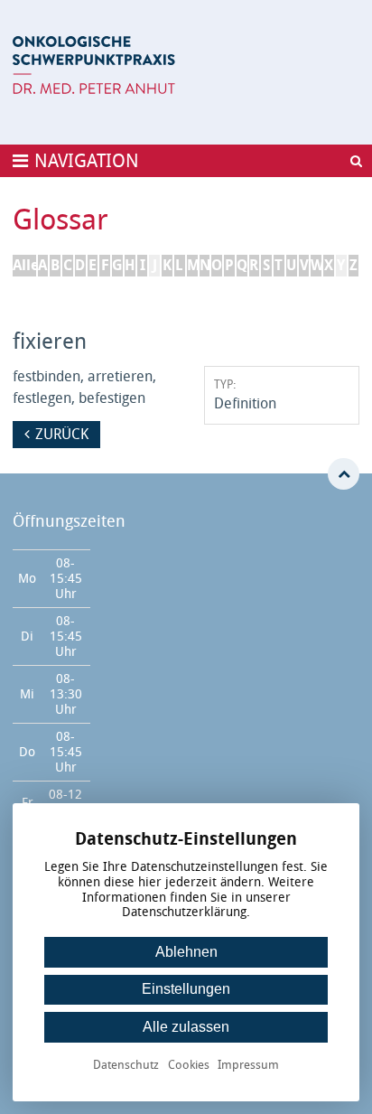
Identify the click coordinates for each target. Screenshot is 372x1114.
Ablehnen (186, 952)
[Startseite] (94, 65)
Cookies (188, 1066)
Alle (24, 265)
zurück (61, 434)
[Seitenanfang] (343, 474)
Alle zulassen (186, 1026)
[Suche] (355, 161)
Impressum (248, 1066)
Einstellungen (186, 989)
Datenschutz (126, 1066)
